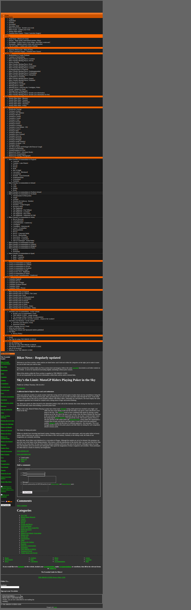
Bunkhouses (4, 370)
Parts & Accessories (6, 451)
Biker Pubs (4, 367)
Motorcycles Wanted (6, 441)
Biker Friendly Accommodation (5, 362)
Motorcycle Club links (7, 424)
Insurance (3, 406)
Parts (32, 560)
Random (23, 544)
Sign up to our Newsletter (9, 591)
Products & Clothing (27, 542)
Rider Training (5, 454)
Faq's (2, 393)
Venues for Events (6, 473)
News (6, 561)
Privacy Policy (55, 484)
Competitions (4, 383)
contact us (52, 568)
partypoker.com (74, 419)
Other (22, 461)
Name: (24, 473)
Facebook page (5, 390)
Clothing (3, 380)
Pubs (87, 561)
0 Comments (21, 388)
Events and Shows (27, 524)
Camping (88, 560)
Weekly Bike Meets (6, 482)
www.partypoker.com (24, 454)
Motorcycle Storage (6, 430)
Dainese (23, 521)
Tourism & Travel (26, 551)
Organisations (25, 538)
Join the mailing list (6, 409)
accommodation (49, 567)
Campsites (4, 377)
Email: (24, 475)
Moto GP (24, 459)
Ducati (23, 522)
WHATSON (9, 560)
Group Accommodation (7, 396)
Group (88, 558)
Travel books (4, 467)
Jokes (2, 413)
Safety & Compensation (28, 546)
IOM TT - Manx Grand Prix (30, 528)
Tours (56, 560)
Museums (3, 445)
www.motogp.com (23, 451)
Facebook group (5, 387)
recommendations (65, 567)
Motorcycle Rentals (6, 427)
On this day (24, 537)
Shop (2, 457)
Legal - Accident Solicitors (5, 416)
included (21, 567)
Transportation (5, 464)
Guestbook (4, 400)
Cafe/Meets (34, 561)
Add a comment (22, 505)
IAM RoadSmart (26, 526)
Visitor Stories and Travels (29, 553)
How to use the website (7, 403)
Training (3, 461)
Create (55, 607)
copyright (75, 368)
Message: (25, 482)
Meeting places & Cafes (7, 420)
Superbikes (24, 547)
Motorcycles (25, 535)
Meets (56, 558)
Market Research (26, 529)
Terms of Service (66, 484)
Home (7, 558)
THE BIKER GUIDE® (28, 549)
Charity (23, 519)
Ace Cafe (24, 515)
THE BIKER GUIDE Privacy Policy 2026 (51, 577)
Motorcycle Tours (6, 433)
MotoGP (63, 409)
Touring (3, 470)
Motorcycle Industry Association (31, 533)
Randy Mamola (60, 418)
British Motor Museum (28, 517)
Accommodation (60, 561)
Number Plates (5, 448)
